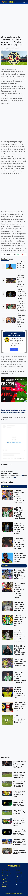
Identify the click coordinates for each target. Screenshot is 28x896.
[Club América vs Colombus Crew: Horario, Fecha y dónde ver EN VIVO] (8, 707)
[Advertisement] (14, 19)
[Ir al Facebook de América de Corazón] (16, 885)
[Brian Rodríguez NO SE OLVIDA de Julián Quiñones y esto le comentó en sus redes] (11, 280)
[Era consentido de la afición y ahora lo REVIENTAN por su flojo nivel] (8, 574)
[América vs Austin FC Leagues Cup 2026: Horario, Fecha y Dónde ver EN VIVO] (7, 803)
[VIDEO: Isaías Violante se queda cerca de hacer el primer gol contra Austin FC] (7, 784)
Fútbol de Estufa (6, 876)
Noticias (18, 870)
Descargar (14, 349)
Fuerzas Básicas (6, 873)
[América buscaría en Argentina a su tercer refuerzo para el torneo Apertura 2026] (7, 841)
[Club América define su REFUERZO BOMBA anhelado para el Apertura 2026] (8, 676)
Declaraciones (6, 870)
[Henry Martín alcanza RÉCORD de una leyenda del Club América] (11, 266)
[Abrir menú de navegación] (24, 1)
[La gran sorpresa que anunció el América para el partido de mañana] (7, 793)
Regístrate (18, 876)
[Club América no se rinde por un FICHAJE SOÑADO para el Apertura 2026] (8, 650)
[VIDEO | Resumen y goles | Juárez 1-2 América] (8, 720)
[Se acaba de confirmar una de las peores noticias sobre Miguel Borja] (8, 606)
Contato (18, 879)
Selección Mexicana (4, 885)
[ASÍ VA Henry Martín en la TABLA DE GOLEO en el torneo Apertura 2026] (8, 692)
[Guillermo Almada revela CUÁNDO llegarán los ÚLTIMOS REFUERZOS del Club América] (11, 320)
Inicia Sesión (19, 873)
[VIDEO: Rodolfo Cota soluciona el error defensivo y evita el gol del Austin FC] (7, 774)
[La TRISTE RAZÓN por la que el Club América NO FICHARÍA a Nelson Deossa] (11, 306)
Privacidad (18, 882)
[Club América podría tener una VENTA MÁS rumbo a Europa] (8, 663)
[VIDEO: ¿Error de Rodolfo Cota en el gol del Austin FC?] (7, 812)
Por (7, 50)
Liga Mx (4, 879)
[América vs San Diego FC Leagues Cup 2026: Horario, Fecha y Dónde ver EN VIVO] (7, 832)
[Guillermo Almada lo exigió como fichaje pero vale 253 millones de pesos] (8, 620)
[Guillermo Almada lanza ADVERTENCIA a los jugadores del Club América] (11, 294)
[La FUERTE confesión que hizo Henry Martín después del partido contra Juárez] (8, 635)
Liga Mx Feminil (6, 882)
